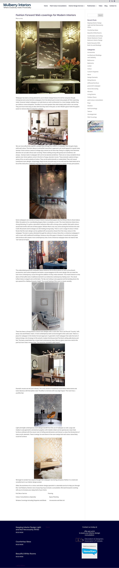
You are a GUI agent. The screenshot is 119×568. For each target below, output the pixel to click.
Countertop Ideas (92, 30)
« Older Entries (20, 565)
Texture (89, 111)
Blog (106, 6)
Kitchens (90, 91)
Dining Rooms (91, 80)
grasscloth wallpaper (93, 86)
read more (19, 532)
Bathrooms (90, 60)
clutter (89, 66)
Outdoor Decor (92, 97)
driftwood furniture (93, 83)
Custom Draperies (92, 71)
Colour (89, 69)
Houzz (48, 527)
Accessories (91, 52)
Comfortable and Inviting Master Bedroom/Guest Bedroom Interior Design (95, 38)
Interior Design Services (76, 6)
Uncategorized (91, 114)
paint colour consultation (95, 100)
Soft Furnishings (92, 108)
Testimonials (91, 6)
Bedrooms (90, 63)
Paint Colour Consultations (58, 6)
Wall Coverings (92, 117)
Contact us (86, 527)
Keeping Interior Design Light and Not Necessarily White (95, 25)
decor (89, 74)
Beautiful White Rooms (94, 33)
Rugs (89, 103)
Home (46, 6)
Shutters (90, 106)
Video (100, 6)
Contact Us (113, 6)
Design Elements (92, 77)
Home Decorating (92, 89)
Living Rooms (91, 94)
